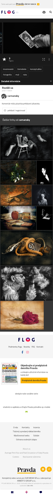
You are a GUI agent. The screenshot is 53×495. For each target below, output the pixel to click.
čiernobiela (21, 69)
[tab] (26, 80)
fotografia (7, 74)
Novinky (27, 346)
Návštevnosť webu (21, 435)
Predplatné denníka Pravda (34, 380)
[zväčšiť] (43, 59)
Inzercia (36, 427)
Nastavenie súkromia (32, 456)
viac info (30, 485)
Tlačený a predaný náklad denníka (26, 431)
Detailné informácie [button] (10, 81)
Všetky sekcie (30, 4)
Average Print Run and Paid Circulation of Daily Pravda (26, 452)
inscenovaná (8, 69)
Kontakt (40, 346)
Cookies (16, 456)
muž (17, 74)
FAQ (33, 346)
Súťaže (36, 435)
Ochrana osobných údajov (26, 439)
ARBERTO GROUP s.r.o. (26, 480)
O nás (15, 427)
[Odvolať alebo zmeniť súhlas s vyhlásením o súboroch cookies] (43, 469)
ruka (25, 74)
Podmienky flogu (15, 346)
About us (26, 448)
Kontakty (26, 427)
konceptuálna (35, 69)
